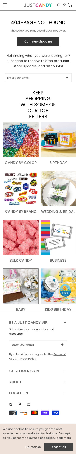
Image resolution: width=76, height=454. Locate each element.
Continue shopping (38, 41)
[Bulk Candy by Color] (21, 139)
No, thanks (33, 447)
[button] (70, 5)
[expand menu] (5, 5)
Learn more (63, 438)
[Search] (59, 5)
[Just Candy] (38, 5)
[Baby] (21, 286)
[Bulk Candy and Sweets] (21, 237)
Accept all (59, 447)
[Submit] (66, 77)
